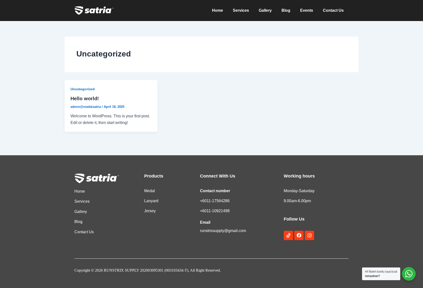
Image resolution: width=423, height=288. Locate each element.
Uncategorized (82, 89)
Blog (286, 10)
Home (217, 10)
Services (241, 10)
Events (306, 10)
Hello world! (84, 98)
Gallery (265, 10)
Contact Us (333, 10)
